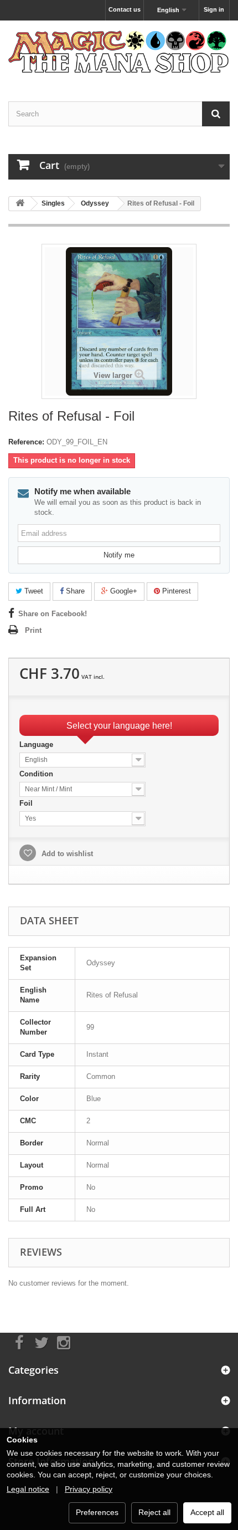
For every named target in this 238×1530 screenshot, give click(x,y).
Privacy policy (88, 1489)
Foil (27, 803)
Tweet (32, 591)
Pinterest (175, 591)
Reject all (154, 1512)
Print (33, 630)
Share (74, 591)
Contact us (124, 9)
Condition (37, 774)
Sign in (214, 9)
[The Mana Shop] (119, 51)
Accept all (207, 1512)
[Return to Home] (19, 204)
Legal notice (28, 1489)
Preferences (97, 1512)
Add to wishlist (66, 854)
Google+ (122, 591)
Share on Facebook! (52, 614)
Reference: (26, 442)
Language (37, 744)
